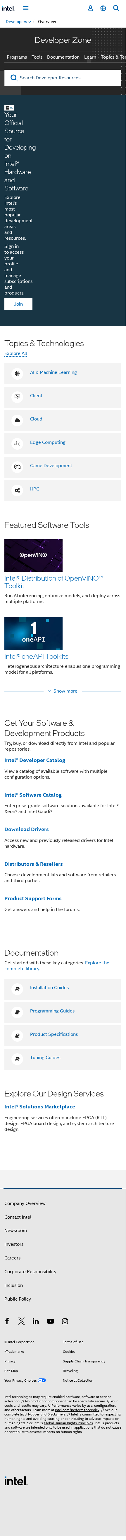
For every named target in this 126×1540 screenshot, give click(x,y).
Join (18, 304)
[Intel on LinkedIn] (36, 1322)
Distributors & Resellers (33, 864)
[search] (14, 78)
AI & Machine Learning (53, 372)
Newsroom (15, 1231)
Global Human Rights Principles (68, 1423)
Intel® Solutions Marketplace (39, 1106)
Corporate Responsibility (30, 1272)
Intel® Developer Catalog (34, 760)
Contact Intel (17, 1217)
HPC (34, 489)
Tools (37, 57)
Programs (17, 57)
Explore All (15, 353)
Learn (90, 57)
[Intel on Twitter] (22, 1322)
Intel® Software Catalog (33, 794)
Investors (13, 1244)
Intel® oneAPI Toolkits (36, 655)
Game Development (51, 466)
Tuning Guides (45, 1058)
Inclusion (13, 1285)
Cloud (36, 419)
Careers (12, 1258)
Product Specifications (54, 1034)
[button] (63, 601)
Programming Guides (52, 1011)
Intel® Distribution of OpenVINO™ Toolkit (53, 581)
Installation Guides (49, 988)
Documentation (63, 57)
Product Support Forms (33, 898)
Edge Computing (47, 442)
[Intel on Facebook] (7, 1322)
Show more (65, 691)
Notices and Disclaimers (46, 1414)
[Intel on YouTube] (51, 1322)
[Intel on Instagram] (65, 1322)
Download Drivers (26, 829)
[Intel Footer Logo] (16, 1480)
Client (36, 396)
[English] (103, 8)
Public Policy (17, 1299)
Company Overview (25, 1203)
